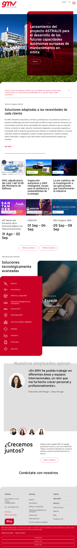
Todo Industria (31, 172)
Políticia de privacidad (7, 532)
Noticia (35, 61)
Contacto (8, 512)
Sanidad (55, 212)
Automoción (33, 515)
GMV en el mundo (11, 515)
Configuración (38, 537)
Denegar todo (38, 541)
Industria (55, 172)
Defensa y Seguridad (6, 172)
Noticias (56, 511)
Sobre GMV (57, 499)
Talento (56, 494)
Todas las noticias (28, 248)
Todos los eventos (48, 248)
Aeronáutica (33, 503)
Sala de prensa (58, 507)
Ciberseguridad (34, 519)
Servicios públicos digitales (8, 212)
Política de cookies (20, 532)
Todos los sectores (50, 296)
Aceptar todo (38, 544)
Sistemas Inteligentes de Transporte (37, 511)
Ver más (8, 147)
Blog (9, 521)
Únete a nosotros (49, 460)
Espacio (31, 499)
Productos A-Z (58, 519)
